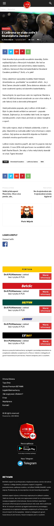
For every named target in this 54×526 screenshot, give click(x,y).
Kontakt (6, 405)
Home (3, 9)
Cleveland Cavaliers (17, 162)
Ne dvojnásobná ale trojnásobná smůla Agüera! (42, 194)
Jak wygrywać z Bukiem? (13, 394)
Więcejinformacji (45, 276)
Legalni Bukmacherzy (11, 390)
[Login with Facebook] (5, 247)
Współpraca (7, 401)
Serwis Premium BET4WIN (13, 387)
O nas (5, 398)
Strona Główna (9, 379)
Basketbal (11, 9)
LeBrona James (32, 162)
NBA (42, 162)
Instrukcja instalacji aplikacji (27, 453)
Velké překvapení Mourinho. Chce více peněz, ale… (12, 194)
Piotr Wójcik (8, 40)
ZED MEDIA (15, 416)
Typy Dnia (6, 383)
